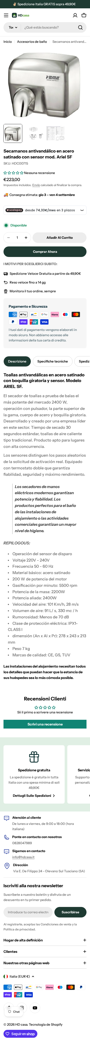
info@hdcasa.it (23, 857)
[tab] (17, 361)
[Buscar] (80, 27)
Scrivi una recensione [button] (45, 724)
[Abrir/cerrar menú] (6, 15)
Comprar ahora (45, 252)
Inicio (7, 41)
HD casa (21, 1024)
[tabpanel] (45, 526)
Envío (36, 185)
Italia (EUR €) (20, 976)
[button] (13, 173)
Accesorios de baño (32, 41)
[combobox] (45, 27)
